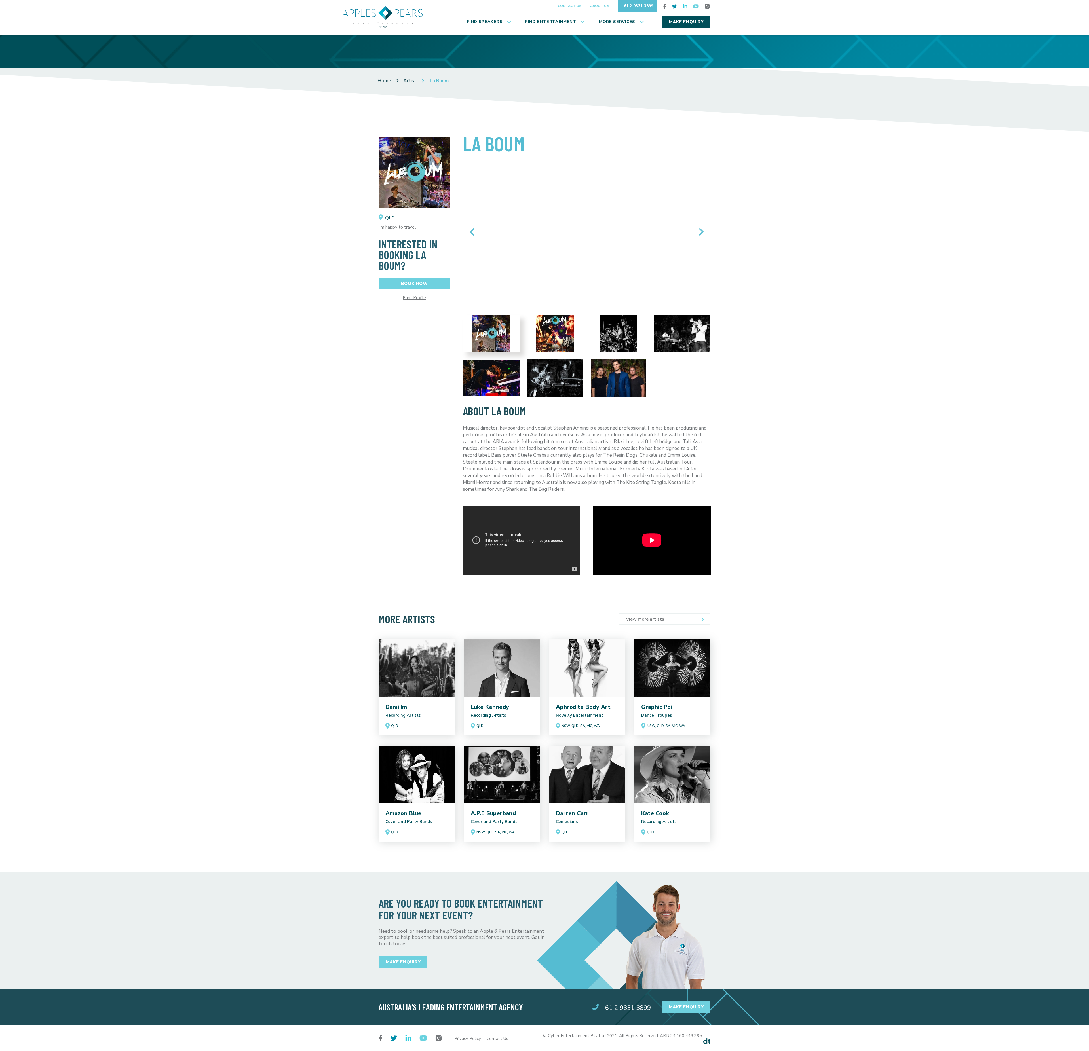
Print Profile (414, 298)
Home (384, 80)
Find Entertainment (550, 21)
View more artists (645, 619)
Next (699, 232)
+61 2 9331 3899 (637, 6)
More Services (617, 21)
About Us (599, 5)
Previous (473, 232)
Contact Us (570, 5)
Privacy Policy (467, 1038)
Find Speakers (485, 21)
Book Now (414, 283)
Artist (409, 80)
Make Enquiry (686, 22)
